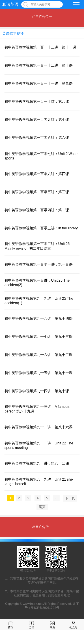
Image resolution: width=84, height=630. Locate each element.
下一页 (70, 498)
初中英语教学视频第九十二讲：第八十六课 (38, 427)
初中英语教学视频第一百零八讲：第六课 (36, 138)
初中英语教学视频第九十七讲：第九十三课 (38, 337)
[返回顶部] (75, 562)
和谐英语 (10, 4)
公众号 (73, 627)
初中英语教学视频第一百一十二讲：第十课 (38, 65)
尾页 (42, 507)
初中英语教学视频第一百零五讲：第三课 (36, 192)
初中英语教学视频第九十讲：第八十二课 (36, 463)
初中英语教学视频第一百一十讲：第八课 (36, 101)
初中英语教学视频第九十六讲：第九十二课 (38, 355)
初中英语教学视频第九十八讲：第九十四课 (38, 318)
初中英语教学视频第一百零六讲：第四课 (36, 174)
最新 (52, 627)
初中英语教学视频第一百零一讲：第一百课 (38, 264)
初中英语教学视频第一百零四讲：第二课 (36, 210)
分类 (31, 627)
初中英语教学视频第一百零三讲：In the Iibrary (41, 228)
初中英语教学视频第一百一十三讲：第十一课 (40, 47)
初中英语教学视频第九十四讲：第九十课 (36, 391)
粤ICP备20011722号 (45, 607)
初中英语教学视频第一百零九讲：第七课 (36, 119)
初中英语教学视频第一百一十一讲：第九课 (38, 83)
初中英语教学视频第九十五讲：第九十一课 (38, 373)
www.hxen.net (33, 603)
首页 (10, 627)
